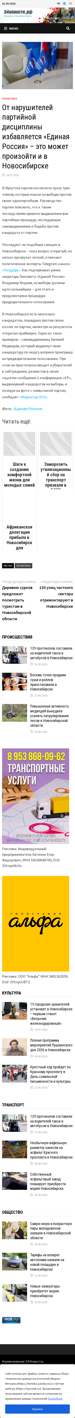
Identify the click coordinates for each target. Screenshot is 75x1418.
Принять (37, 1409)
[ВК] (59, 3)
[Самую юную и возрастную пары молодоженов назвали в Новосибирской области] (14, 1224)
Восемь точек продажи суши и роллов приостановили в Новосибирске (48, 682)
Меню (13, 28)
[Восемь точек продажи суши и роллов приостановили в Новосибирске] (14, 675)
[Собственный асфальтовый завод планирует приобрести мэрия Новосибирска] (14, 1174)
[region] (37, 1391)
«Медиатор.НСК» (33, 397)
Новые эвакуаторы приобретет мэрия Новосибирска (45, 1291)
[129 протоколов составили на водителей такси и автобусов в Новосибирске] (14, 648)
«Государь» (11, 270)
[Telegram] (65, 3)
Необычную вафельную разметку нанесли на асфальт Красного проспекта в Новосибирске (51, 1150)
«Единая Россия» (28, 408)
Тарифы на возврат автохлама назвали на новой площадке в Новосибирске (47, 1262)
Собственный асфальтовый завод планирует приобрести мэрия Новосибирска (48, 1181)
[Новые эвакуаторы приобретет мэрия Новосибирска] (14, 1286)
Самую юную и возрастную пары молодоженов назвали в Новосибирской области (51, 1230)
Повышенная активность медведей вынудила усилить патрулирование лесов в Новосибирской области (49, 715)
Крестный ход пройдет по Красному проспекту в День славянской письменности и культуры (50, 1074)
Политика (9, 98)
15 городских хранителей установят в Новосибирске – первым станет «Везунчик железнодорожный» (51, 1013)
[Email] (70, 3)
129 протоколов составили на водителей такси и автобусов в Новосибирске (51, 653)
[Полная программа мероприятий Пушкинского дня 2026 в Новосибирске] (14, 1040)
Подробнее (55, 1398)
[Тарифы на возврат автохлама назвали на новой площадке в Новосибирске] (14, 1255)
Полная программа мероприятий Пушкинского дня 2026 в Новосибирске (51, 1045)
